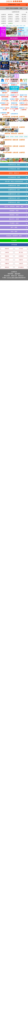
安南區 (17, 16)
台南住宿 (21, 263)
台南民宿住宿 (14, 12)
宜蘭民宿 (7, 263)
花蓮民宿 (21, 259)
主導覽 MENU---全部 (14, 4)
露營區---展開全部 (14, 173)
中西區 (17, 14)
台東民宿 (7, 259)
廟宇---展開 (14, 227)
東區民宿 (10, 14)
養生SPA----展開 (14, 219)
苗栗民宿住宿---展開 (14, 202)
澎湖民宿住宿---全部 (14, 198)
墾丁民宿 (21, 252)
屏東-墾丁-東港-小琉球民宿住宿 (14, 181)
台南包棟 (10, 21)
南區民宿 (3, 16)
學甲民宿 (24, 21)
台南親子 (17, 21)
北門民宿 (10, 18)
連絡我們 (17, 273)
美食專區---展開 (14, 210)
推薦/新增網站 (14, 38)
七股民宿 (3, 18)
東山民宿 (24, 16)
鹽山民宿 (24, 18)
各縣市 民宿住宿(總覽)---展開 (14, 8)
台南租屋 (3, 21)
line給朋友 (14, 240)
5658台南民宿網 (12, 277)
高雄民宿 (7, 248)
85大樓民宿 (21, 267)
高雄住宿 (7, 267)
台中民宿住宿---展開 (14, 168)
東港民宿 (7, 256)
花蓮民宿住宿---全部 (14, 189)
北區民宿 (10, 16)
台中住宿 (21, 248)
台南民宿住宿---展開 (14, 164)
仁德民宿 (17, 18)
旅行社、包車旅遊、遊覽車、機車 (14, 206)
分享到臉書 (14, 244)
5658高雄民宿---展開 (14, 177)
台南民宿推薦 (23, 84)
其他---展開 (14, 231)
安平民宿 (24, 14)
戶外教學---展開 (14, 223)
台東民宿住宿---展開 (14, 185)
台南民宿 (3, 14)
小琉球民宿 (21, 256)
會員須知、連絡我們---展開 (14, 235)
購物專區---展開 (14, 214)
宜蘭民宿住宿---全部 (14, 194)
